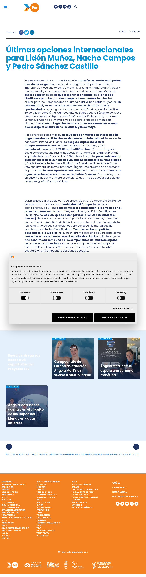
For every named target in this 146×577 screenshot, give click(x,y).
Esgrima (40, 487)
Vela (38, 525)
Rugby (4, 533)
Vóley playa (42, 533)
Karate (75, 487)
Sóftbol (5, 538)
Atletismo (6, 482)
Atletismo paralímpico (13, 484)
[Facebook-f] (60, 7)
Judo (74, 482)
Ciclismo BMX (8, 502)
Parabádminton (10, 512)
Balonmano (7, 494)
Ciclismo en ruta (10, 507)
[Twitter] (56, 7)
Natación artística (82, 507)
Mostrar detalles (121, 308)
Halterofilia (43, 502)
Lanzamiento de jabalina (85, 489)
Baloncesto (7, 489)
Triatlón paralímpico (48, 523)
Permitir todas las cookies (114, 317)
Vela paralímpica (45, 530)
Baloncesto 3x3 (9, 492)
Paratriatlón (8, 515)
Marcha (76, 500)
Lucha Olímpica (80, 494)
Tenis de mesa (43, 515)
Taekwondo (42, 510)
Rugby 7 (5, 535)
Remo (4, 525)
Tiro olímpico (43, 517)
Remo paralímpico (11, 530)
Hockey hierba (44, 507)
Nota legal (119, 492)
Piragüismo (7, 523)
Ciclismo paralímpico (48, 482)
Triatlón (41, 520)
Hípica (39, 505)
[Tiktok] (136, 504)
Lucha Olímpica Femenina (85, 497)
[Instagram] (69, 7)
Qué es (116, 482)
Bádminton (7, 487)
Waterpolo (42, 535)
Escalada (41, 484)
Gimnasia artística (46, 494)
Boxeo (4, 497)
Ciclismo (6, 500)
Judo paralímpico (81, 484)
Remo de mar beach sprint (15, 528)
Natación (77, 505)
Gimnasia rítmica (45, 497)
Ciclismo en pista (10, 505)
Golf (39, 500)
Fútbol (40, 489)
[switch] (57, 298)
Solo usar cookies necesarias (72, 317)
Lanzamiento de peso (83, 492)
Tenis (39, 512)
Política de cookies (125, 496)
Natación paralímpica (13, 510)
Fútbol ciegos (44, 492)
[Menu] (5, 7)
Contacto (119, 487)
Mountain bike (79, 502)
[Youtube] (65, 7)
